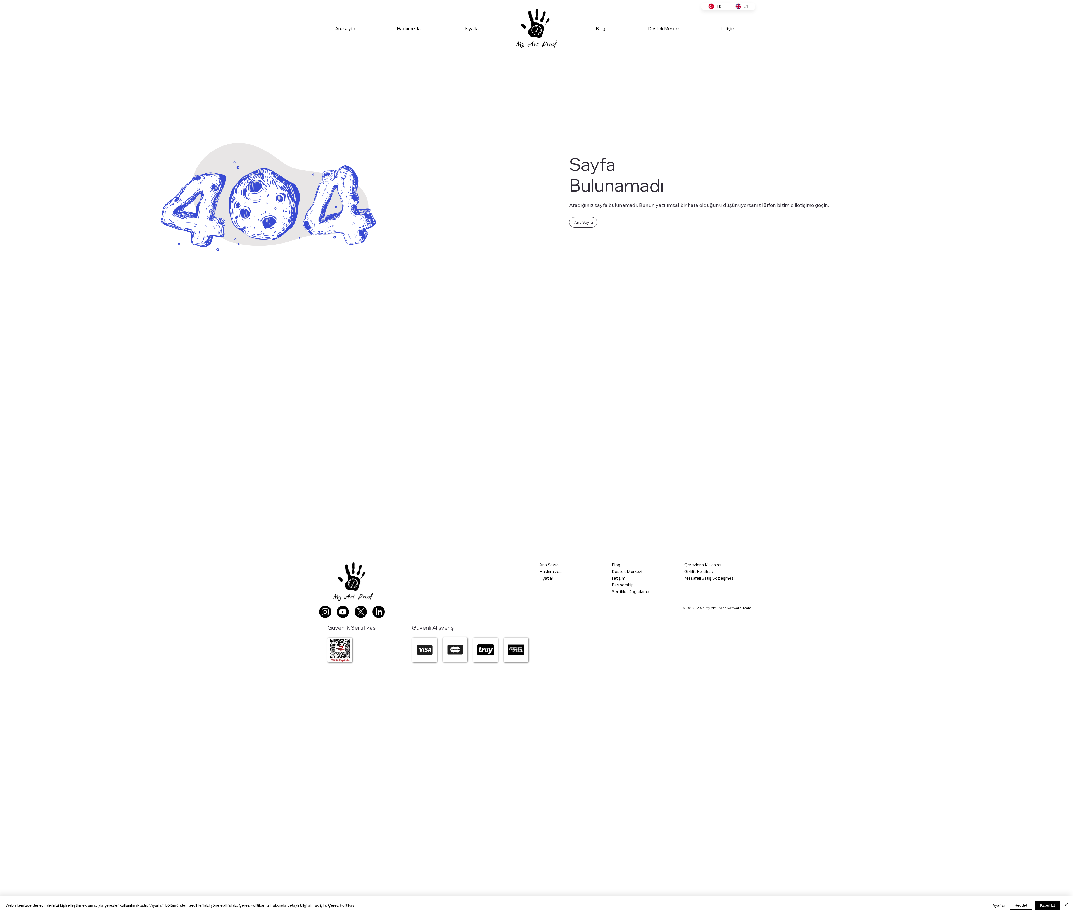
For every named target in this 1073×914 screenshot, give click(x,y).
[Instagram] (325, 612)
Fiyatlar (546, 578)
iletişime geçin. (812, 205)
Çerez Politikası (341, 905)
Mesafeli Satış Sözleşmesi (709, 578)
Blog (616, 564)
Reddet (1020, 905)
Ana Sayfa (549, 564)
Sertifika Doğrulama (630, 591)
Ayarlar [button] (999, 905)
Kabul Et (1047, 905)
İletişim (618, 578)
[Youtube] (343, 612)
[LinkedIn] (378, 612)
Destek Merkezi (627, 571)
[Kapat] (1066, 905)
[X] (361, 612)
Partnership (623, 585)
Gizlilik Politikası (699, 571)
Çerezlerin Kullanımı (702, 564)
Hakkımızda (550, 571)
